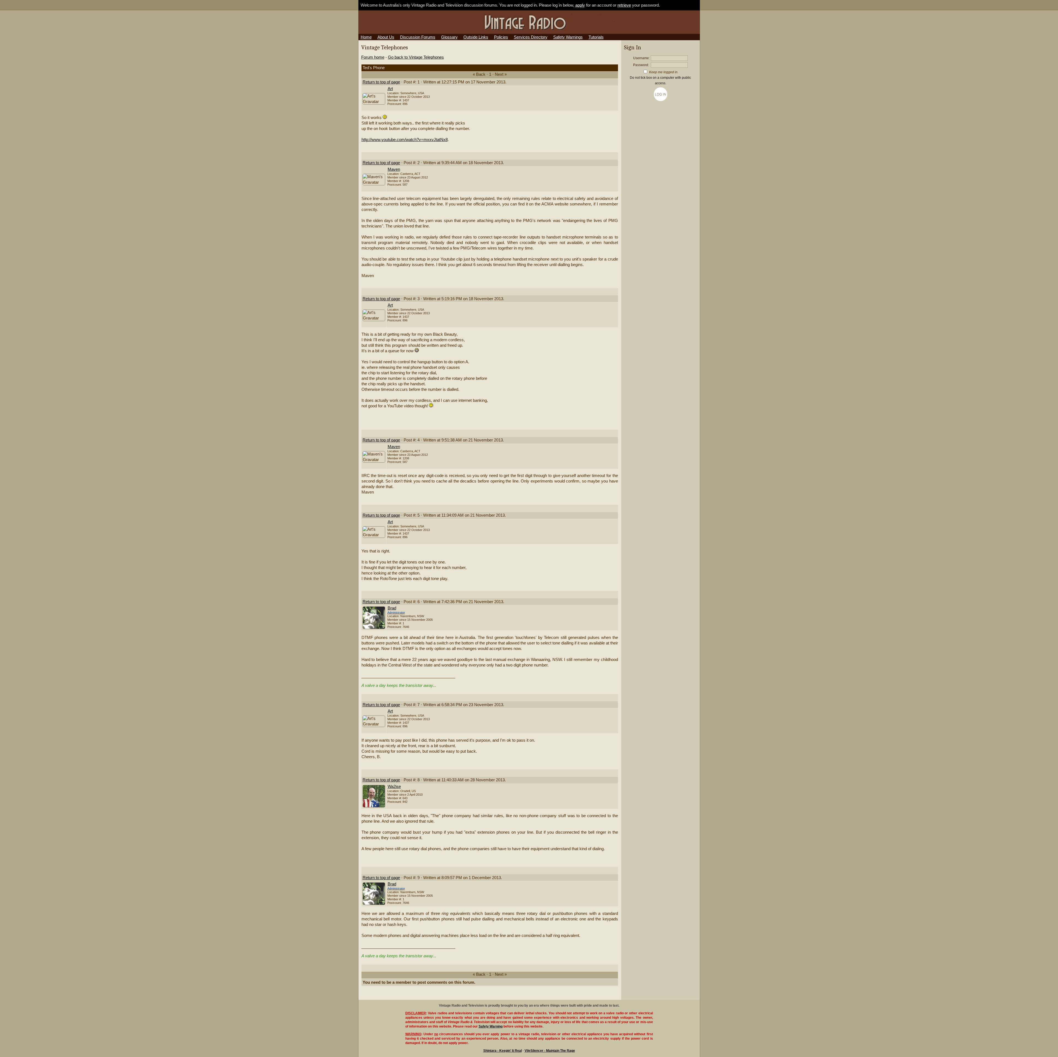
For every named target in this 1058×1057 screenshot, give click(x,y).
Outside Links (475, 37)
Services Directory (530, 37)
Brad (392, 608)
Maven (394, 169)
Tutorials (596, 37)
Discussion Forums (417, 37)
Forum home (372, 57)
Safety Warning (491, 1026)
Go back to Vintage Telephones (416, 57)
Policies (501, 37)
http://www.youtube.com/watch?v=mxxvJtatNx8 (404, 139)
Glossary (449, 37)
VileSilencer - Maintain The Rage (550, 1051)
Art (390, 88)
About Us (385, 37)
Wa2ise (394, 786)
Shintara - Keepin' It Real (502, 1051)
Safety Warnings (568, 37)
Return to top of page (381, 82)
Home (366, 37)
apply (580, 5)
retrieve (624, 5)
